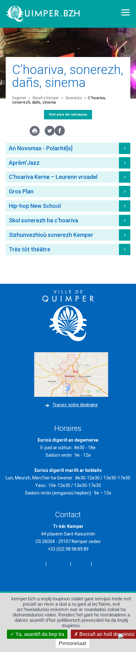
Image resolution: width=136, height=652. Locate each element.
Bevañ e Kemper (45, 98)
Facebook (34, 564)
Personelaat (72, 643)
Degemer (19, 98)
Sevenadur (73, 98)
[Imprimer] (34, 133)
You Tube (102, 564)
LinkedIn (81, 564)
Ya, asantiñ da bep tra (39, 634)
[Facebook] (60, 134)
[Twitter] (50, 134)
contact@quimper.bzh (68, 556)
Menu (125, 12)
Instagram (58, 564)
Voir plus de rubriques (68, 114)
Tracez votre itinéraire (75, 405)
